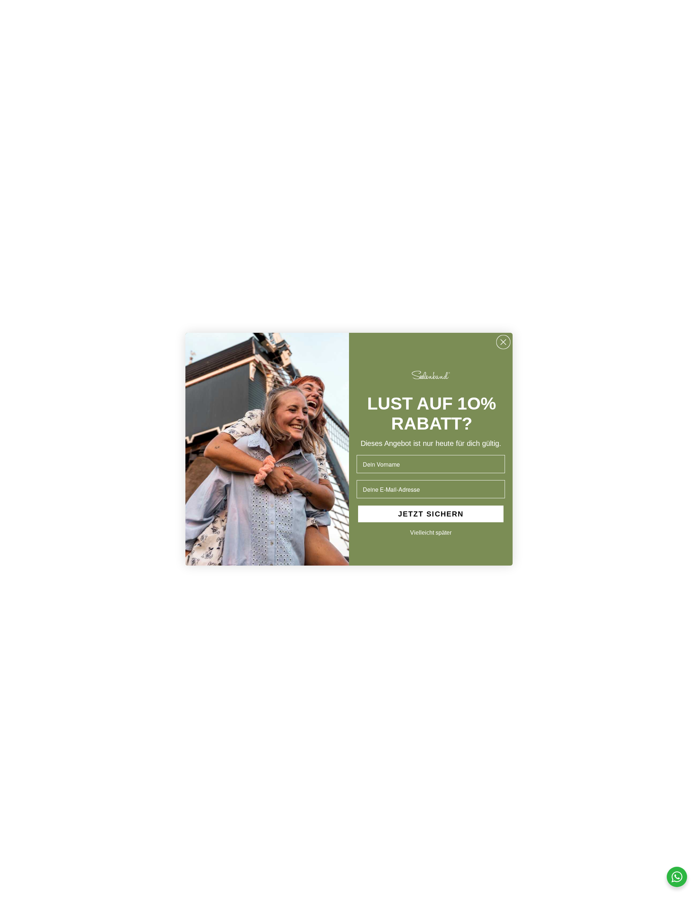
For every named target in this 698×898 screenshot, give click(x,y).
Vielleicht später (431, 533)
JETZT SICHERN (431, 514)
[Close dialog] (503, 342)
